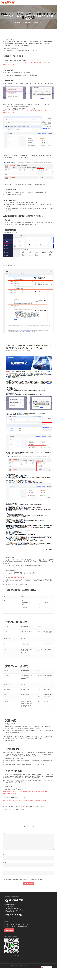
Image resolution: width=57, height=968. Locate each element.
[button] (55, 2)
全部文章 (21, 12)
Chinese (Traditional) (47, 967)
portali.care (19, 22)
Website (5, 870)
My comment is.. (7, 833)
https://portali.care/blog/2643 (17, 577)
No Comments (37, 22)
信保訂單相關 (28, 12)
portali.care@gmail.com (13, 908)
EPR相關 (36, 12)
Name (5, 855)
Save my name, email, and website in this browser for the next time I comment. (24, 879)
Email (5, 862)
